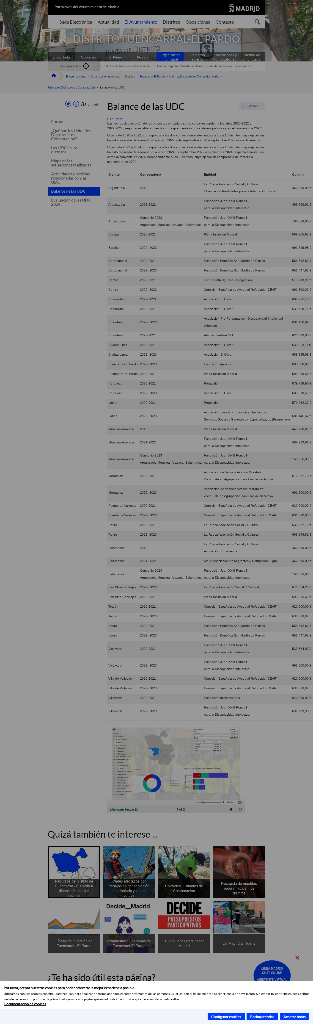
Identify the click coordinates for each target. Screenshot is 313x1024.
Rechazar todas (262, 1016)
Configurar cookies (226, 1016)
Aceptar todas (294, 1016)
